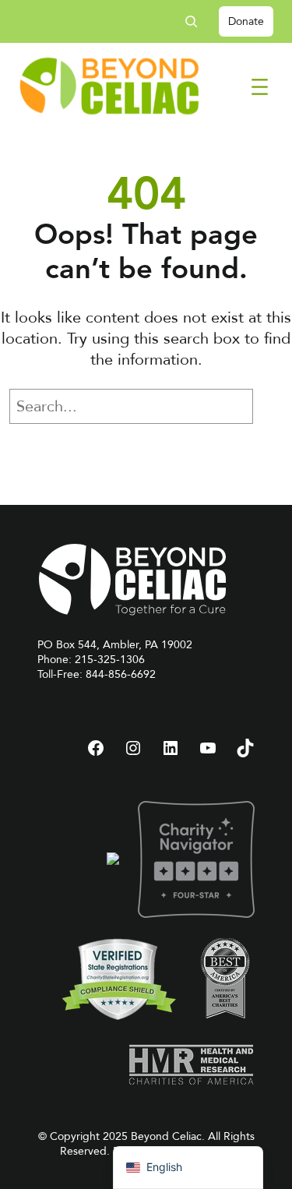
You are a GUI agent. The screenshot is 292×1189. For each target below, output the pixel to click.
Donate (246, 21)
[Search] (276, 406)
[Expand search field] (197, 21)
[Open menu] (259, 87)
